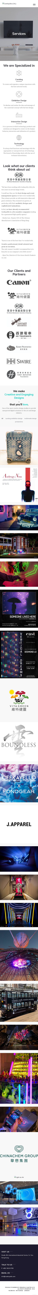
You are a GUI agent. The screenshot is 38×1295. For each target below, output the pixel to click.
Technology (19, 143)
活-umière (6, 849)
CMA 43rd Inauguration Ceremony (18, 1185)
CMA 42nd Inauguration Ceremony (18, 1110)
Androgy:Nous (9, 471)
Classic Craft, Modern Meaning (16, 987)
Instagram (19, 1290)
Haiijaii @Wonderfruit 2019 (14, 933)
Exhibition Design (19, 100)
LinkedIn (26, 1290)
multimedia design (30, 418)
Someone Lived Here (11, 593)
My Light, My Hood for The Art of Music (17, 537)
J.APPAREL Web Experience (15, 808)
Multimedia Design (9, 568)
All (2, 418)
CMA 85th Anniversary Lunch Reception (15, 907)
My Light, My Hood (11, 508)
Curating (19, 79)
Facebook (12, 1290)
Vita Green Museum (11, 684)
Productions (6, 433)
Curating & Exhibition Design (12, 474)
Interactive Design (19, 121)
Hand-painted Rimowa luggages (17, 430)
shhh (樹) (6, 565)
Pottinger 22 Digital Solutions (16, 878)
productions (19, 422)
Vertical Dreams (9, 634)
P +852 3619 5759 (7, 1268)
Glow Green (7, 1056)
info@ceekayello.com (8, 1276)
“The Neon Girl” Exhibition (14, 1211)
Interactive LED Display (13, 768)
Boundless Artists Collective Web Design (17, 726)
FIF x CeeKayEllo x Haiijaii (14, 1028)
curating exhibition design (13, 418)
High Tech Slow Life (11, 1138)
